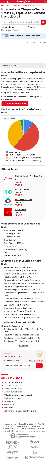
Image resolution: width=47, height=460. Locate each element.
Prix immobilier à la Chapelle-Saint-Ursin (21, 317)
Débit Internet (9, 66)
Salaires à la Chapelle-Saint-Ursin (18, 267)
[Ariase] (12, 457)
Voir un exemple (36, 361)
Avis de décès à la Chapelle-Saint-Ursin (20, 270)
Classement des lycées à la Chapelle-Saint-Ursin (24, 302)
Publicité (41, 424)
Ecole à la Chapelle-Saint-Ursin (17, 305)
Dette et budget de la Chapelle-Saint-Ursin (22, 290)
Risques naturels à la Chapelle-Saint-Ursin (21, 280)
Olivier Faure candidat (13, 392)
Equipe (21, 424)
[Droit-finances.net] (35, 447)
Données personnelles (10, 429)
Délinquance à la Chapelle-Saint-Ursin (20, 274)
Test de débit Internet (15, 104)
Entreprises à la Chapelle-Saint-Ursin (19, 314)
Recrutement (35, 426)
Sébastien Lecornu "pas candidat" (18, 395)
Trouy (15, 30)
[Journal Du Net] (12, 447)
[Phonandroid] (35, 457)
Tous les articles (19, 426)
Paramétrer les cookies (27, 429)
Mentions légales (8, 431)
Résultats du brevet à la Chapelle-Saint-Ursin (23, 338)
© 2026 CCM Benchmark (36, 431)
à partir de (28, 180)
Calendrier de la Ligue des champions (20, 411)
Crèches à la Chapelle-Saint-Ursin (18, 308)
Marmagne (6, 30)
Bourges (7, 246)
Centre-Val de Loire (12, 256)
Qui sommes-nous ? (10, 424)
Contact (10, 426)
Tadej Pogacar (10, 401)
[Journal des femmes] (12, 442)
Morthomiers (17, 27)
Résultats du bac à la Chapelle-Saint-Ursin (21, 335)
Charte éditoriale (30, 424)
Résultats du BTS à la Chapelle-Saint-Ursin (22, 341)
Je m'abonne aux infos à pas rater (25, 36)
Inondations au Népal (13, 382)
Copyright (23, 346)
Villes (8, 6)
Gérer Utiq (40, 429)
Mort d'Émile (9, 408)
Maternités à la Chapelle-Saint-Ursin (19, 311)
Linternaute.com (12, 361)
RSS (27, 426)
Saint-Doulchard (11, 243)
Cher (15, 6)
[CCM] (35, 442)
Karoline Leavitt (10, 404)
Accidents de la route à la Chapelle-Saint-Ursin (23, 298)
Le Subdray (30, 27)
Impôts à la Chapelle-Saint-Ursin (18, 286)
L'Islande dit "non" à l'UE (14, 389)
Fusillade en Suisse (12, 385)
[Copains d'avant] (12, 452)
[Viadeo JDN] (35, 452)
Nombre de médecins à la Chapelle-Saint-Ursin (24, 283)
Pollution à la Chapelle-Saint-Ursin (18, 277)
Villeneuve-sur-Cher (12, 249)
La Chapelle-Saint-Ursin (29, 6)
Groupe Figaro (20, 431)
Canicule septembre (13, 398)
